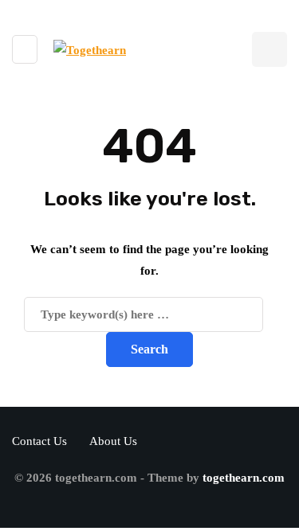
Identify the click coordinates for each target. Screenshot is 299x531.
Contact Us (39, 441)
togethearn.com (244, 477)
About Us (113, 441)
